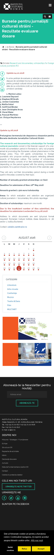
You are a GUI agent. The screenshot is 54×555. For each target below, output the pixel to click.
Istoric (4, 455)
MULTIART (12, 309)
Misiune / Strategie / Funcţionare (15, 440)
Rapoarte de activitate (10, 451)
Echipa (4, 443)
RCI (17, 66)
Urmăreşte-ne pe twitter (18, 487)
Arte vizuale (12, 289)
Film (9, 305)
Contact (5, 471)
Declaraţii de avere (9, 459)
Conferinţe (12, 293)
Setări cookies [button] (10, 548)
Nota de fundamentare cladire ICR (15, 467)
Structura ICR (7, 447)
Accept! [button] (41, 549)
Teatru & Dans (13, 301)
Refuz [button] (24, 549)
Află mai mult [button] (37, 540)
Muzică (10, 297)
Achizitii (5, 463)
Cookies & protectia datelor (12, 475)
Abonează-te (27, 403)
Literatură (11, 285)
